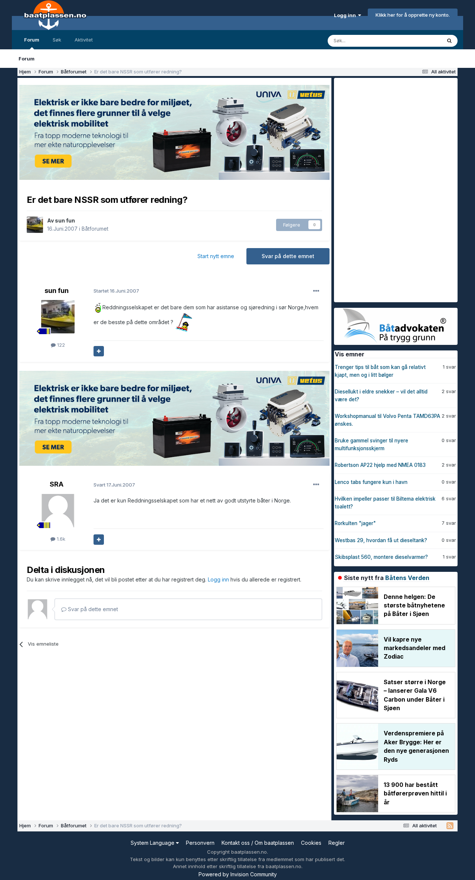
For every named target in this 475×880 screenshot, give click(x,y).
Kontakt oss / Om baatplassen (258, 843)
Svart (114, 485)
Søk (57, 40)
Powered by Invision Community (238, 874)
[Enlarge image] (97, 307)
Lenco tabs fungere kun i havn (371, 482)
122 (60, 345)
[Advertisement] (389, 189)
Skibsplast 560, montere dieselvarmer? (381, 557)
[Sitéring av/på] (99, 351)
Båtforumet (95, 228)
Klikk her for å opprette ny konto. (413, 15)
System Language (153, 843)
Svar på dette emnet (288, 256)
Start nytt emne (215, 256)
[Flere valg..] (316, 291)
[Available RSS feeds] (450, 826)
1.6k (60, 539)
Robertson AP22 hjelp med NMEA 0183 (380, 465)
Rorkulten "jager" (355, 523)
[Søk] (449, 41)
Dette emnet (417, 40)
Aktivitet (84, 40)
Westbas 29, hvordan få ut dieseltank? (381, 540)
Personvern (200, 843)
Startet (116, 291)
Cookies (311, 843)
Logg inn (346, 15)
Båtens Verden (407, 577)
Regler (336, 843)
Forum (31, 40)
